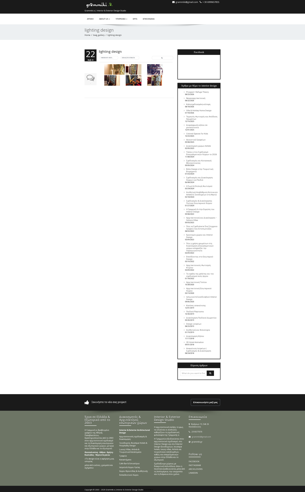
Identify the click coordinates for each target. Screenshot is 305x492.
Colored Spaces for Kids (197, 133)
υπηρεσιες (121, 19)
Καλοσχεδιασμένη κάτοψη (198, 104)
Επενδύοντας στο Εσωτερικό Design (199, 257)
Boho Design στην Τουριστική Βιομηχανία (199, 170)
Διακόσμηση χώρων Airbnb (198, 146)
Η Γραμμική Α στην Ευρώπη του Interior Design (200, 210)
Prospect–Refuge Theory (197, 92)
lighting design (110, 51)
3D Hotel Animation (195, 342)
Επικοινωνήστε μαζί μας (205, 402)
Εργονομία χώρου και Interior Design (199, 236)
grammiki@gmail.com (201, 436)
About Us (104, 19)
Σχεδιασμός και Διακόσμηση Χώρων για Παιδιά (199, 178)
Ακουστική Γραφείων (196, 140)
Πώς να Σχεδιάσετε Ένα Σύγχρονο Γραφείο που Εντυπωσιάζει (201, 227)
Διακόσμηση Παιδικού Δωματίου (201, 318)
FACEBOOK (194, 461)
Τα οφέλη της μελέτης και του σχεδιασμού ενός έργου (200, 275)
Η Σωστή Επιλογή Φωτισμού (199, 186)
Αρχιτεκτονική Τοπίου (196, 282)
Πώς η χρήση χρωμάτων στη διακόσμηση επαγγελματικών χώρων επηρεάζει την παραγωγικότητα (200, 247)
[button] (109, 58)
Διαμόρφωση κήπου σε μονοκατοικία (196, 126)
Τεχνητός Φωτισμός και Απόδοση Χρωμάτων (201, 117)
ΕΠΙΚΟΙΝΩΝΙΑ (149, 19)
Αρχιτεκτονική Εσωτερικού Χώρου (198, 289)
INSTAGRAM (195, 465)
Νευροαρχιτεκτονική (195, 98)
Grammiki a (148, 489)
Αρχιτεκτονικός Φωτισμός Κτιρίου (198, 266)
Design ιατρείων (193, 324)
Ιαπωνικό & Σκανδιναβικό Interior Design (201, 298)
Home (87, 35)
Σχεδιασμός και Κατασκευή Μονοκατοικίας (198, 161)
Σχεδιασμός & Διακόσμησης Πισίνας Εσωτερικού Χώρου (199, 202)
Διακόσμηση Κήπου (195, 336)
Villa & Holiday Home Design (198, 110)
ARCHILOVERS (196, 469)
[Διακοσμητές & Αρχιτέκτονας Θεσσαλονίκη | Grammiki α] (99, 4)
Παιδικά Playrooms (195, 311)
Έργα (135, 19)
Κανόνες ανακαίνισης (196, 305)
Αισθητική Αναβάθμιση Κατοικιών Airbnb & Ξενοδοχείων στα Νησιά (202, 193)
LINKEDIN (193, 473)
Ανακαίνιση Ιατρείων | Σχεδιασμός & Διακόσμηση (198, 349)
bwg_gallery (99, 35)
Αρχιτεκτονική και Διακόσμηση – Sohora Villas (201, 219)
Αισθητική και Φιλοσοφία (198, 330)
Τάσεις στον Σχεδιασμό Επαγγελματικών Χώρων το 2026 (201, 153)
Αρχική (90, 19)
